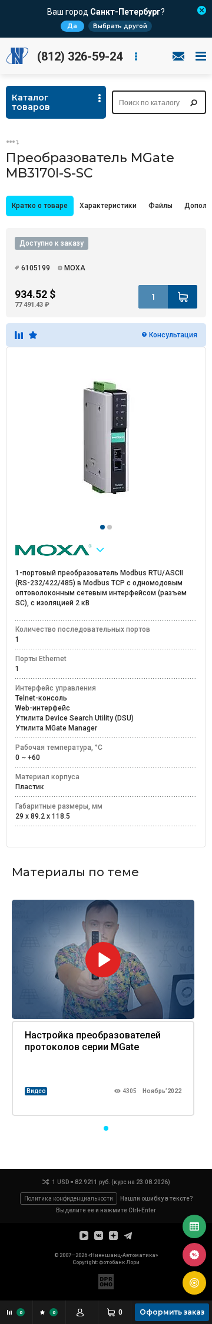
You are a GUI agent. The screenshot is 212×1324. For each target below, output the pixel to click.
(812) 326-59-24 (79, 56)
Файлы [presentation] (160, 206)
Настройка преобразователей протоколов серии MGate (93, 1041)
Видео (35, 1091)
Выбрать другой (120, 26)
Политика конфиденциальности (68, 1198)
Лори (133, 1262)
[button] (106, 1128)
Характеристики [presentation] (108, 206)
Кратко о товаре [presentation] (40, 206)
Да (72, 26)
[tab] (40, 206)
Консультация (173, 335)
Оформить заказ (172, 1312)
